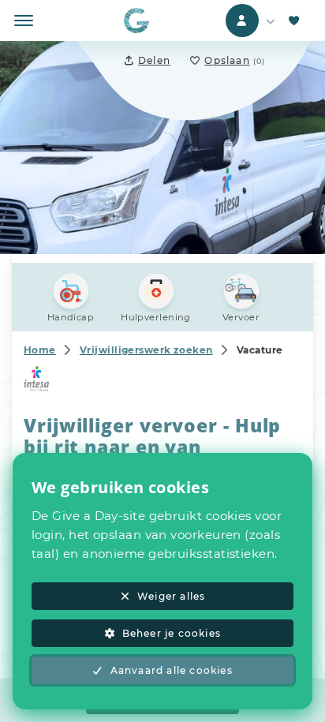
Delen (154, 60)
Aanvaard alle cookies (171, 670)
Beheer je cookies (171, 633)
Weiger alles (171, 596)
